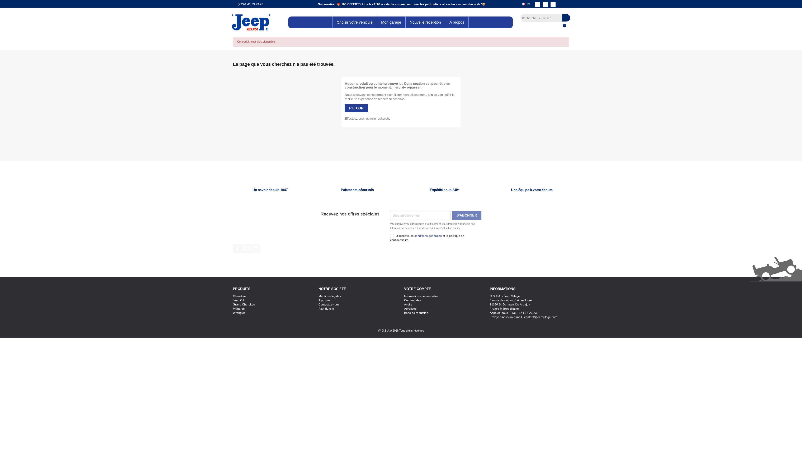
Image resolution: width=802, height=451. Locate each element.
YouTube (246, 249)
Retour (356, 108)
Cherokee (239, 296)
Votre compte (417, 289)
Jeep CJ (238, 300)
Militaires (239, 308)
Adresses (410, 308)
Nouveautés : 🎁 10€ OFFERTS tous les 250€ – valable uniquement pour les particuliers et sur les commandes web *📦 (402, 4)
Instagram (256, 249)
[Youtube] (553, 4)
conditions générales (428, 235)
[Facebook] (537, 4)
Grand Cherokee (244, 304)
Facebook (237, 249)
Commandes (412, 300)
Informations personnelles (421, 296)
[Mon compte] (556, 28)
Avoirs (408, 304)
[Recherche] (566, 18)
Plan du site (326, 308)
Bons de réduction (416, 312)
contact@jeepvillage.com (540, 317)
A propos (324, 300)
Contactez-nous (329, 304)
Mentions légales (330, 296)
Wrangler (239, 312)
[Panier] (563, 28)
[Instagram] (545, 4)
